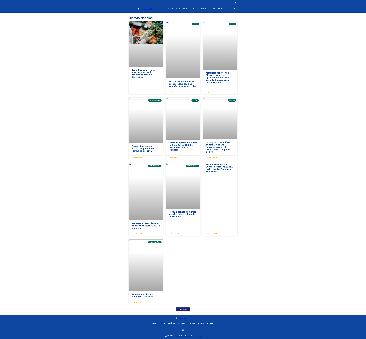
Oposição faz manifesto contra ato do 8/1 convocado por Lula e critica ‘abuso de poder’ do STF (218, 147)
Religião (221, 9)
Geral (178, 9)
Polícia (204, 9)
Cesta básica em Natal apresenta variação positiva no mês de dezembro (143, 73)
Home (170, 9)
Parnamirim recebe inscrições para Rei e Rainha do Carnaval (143, 148)
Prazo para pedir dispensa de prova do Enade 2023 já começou (146, 225)
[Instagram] (235, 3)
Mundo (212, 9)
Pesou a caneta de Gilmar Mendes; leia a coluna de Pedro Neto (182, 214)
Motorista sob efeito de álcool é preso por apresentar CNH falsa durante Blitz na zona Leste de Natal (218, 78)
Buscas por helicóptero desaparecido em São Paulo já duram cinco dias (182, 83)
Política (186, 9)
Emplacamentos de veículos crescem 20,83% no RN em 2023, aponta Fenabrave (219, 168)
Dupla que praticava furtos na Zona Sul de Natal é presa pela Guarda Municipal (183, 146)
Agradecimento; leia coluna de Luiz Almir (143, 295)
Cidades (195, 9)
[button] (183, 309)
